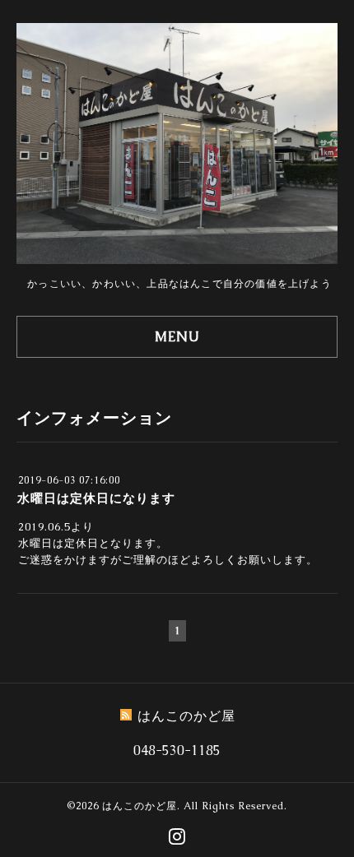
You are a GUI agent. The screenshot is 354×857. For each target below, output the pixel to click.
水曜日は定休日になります (96, 498)
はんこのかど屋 (139, 806)
